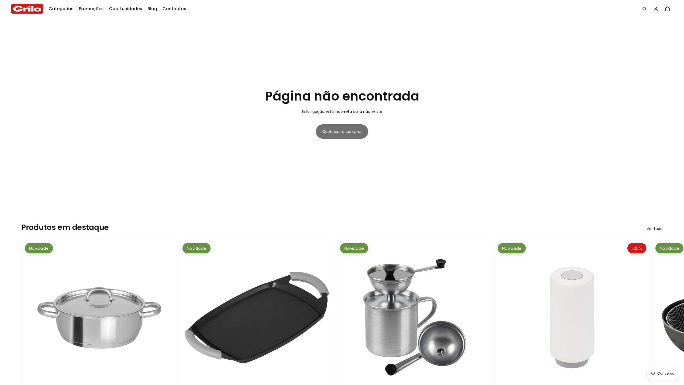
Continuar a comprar (342, 131)
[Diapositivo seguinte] (657, 338)
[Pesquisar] (644, 9)
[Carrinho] (667, 9)
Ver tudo (655, 228)
